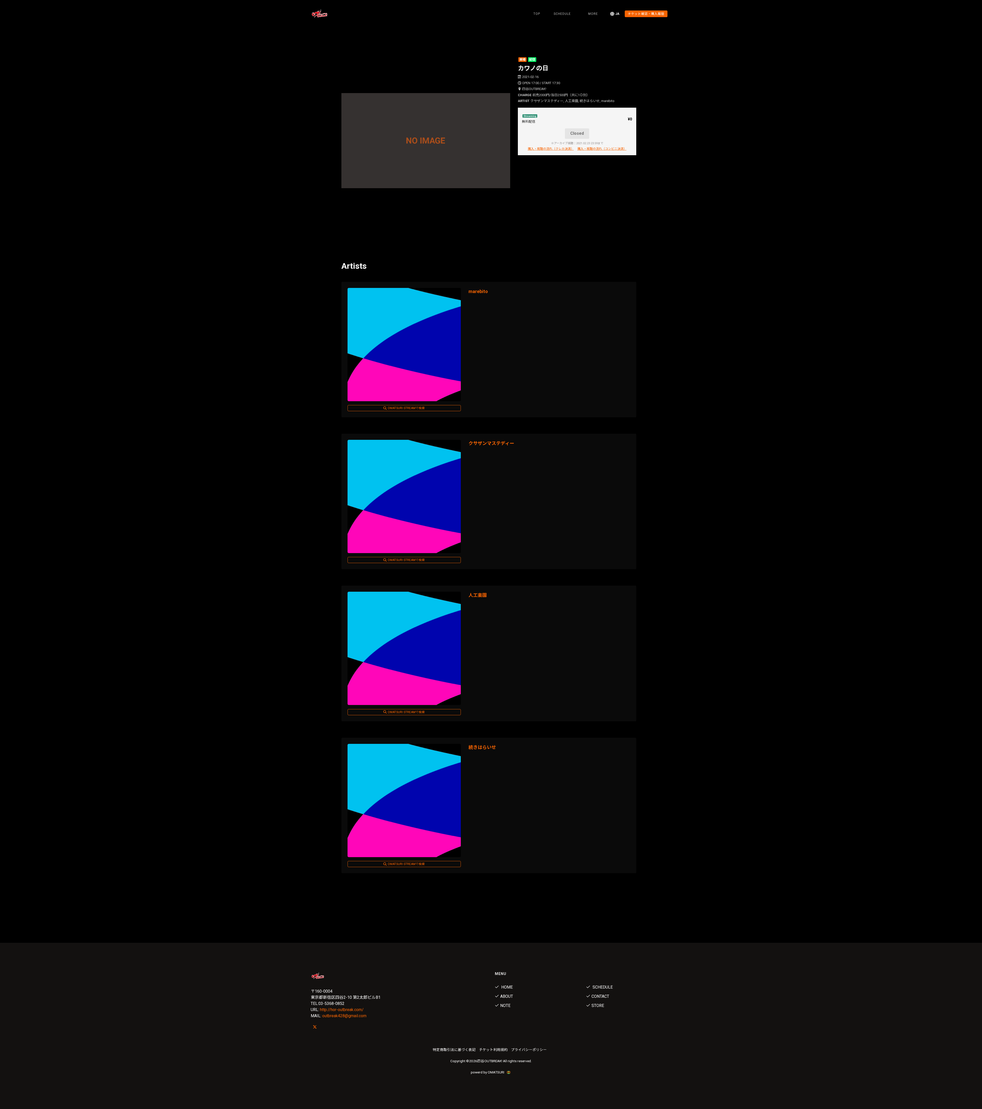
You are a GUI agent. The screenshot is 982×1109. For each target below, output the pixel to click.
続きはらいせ (482, 747)
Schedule (602, 987)
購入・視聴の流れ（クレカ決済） (551, 149)
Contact (600, 996)
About (506, 996)
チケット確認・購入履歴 (646, 14)
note (505, 1005)
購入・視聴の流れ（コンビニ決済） (602, 149)
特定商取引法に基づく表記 (454, 1050)
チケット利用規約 (493, 1050)
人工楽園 (477, 595)
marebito (478, 291)
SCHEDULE (562, 14)
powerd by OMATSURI (488, 1072)
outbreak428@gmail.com (344, 1015)
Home (506, 987)
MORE (593, 14)
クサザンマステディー (491, 443)
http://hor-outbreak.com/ (342, 1009)
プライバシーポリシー (529, 1050)
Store (598, 1005)
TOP (536, 14)
